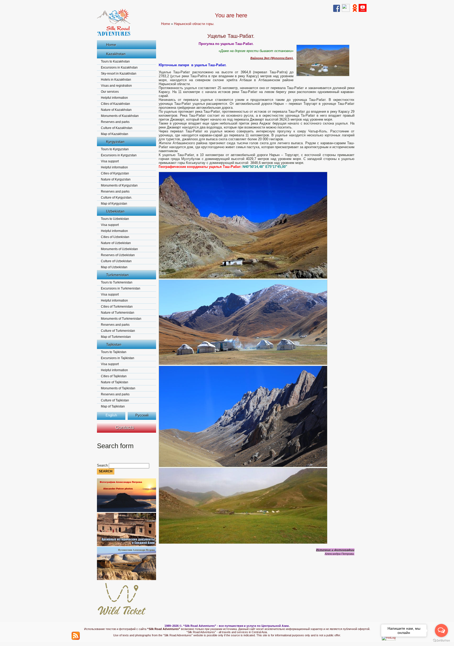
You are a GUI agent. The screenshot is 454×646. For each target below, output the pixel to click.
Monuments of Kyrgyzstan (119, 185)
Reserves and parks (115, 122)
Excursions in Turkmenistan (120, 288)
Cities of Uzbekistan (115, 237)
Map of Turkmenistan (116, 337)
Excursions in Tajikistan (117, 358)
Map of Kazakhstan (114, 134)
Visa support (110, 161)
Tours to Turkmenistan (116, 282)
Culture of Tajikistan (115, 400)
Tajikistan (113, 344)
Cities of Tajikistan (114, 376)
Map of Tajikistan (113, 406)
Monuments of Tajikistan (118, 388)
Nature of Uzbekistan (116, 243)
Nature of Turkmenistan (117, 312)
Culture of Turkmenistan (118, 331)
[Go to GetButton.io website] (441, 640)
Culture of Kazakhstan (116, 128)
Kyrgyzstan (115, 141)
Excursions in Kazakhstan (119, 67)
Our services (110, 92)
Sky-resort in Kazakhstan (118, 73)
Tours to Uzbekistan (115, 219)
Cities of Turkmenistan (117, 306)
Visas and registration (116, 85)
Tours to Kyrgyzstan (115, 149)
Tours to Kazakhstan (115, 61)
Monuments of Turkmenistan (121, 319)
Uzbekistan (115, 211)
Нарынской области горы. (194, 24)
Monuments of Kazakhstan (120, 116)
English (111, 415)
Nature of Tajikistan (114, 382)
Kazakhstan (116, 54)
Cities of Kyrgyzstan (115, 173)
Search (103, 465)
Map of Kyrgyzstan (114, 203)
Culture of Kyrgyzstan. (116, 197)
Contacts (124, 427)
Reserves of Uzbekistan (118, 255)
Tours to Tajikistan (113, 352)
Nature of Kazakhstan (116, 110)
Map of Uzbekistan (114, 267)
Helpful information (114, 98)
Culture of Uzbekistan (116, 261)
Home (111, 45)
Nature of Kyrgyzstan (116, 179)
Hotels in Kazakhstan (116, 79)
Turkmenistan (117, 275)
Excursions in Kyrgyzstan (119, 155)
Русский (141, 415)
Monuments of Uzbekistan (119, 249)
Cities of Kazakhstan (115, 104)
